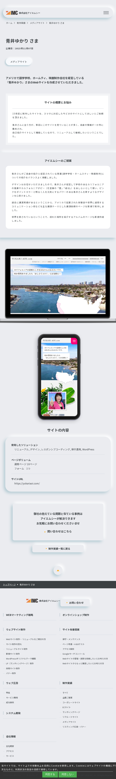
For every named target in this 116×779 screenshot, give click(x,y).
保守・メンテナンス (71, 639)
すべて (65, 692)
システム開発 (13, 713)
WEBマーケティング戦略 (19, 614)
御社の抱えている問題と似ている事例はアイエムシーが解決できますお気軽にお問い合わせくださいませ (58, 522)
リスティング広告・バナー (74, 726)
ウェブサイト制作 (15, 629)
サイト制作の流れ (14, 644)
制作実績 (67, 683)
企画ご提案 (67, 697)
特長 (8, 692)
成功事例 (10, 702)
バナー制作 (11, 673)
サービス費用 (12, 697)
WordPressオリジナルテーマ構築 (21, 658)
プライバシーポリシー (12, 775)
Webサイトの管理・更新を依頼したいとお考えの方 (85, 658)
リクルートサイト (70, 717)
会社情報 (11, 736)
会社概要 (10, 746)
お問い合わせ (76, 602)
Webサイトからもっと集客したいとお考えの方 (83, 663)
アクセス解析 (68, 649)
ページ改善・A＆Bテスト (74, 644)
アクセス (10, 751)
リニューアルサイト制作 (16, 649)
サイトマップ (32, 775)
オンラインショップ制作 (76, 614)
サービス (10, 756)
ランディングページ (71, 712)
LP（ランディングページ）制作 (20, 663)
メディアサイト (18, 61)
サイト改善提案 (71, 629)
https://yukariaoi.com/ (27, 483)
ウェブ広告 (12, 683)
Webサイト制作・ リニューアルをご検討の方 (26, 639)
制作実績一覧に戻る (59, 548)
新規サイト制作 (13, 653)
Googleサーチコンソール (74, 653)
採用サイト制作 (13, 668)
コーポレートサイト (71, 702)
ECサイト (67, 707)
